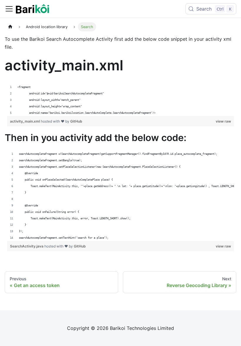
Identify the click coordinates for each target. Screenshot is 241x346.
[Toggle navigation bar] (9, 8)
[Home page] (10, 26)
